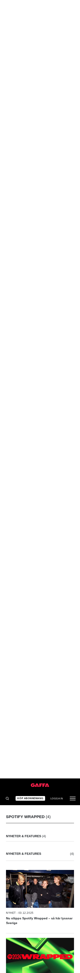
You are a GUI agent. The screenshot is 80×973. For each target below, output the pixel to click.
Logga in (56, 798)
